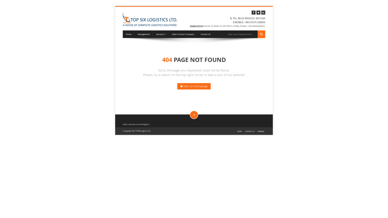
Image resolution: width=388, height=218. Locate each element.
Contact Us (205, 34)
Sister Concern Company (183, 34)
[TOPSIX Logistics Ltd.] (150, 19)
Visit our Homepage (195, 86)
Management (144, 34)
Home (128, 34)
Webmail (261, 131)
